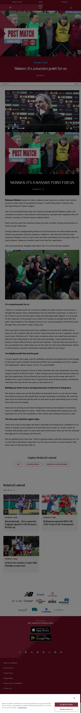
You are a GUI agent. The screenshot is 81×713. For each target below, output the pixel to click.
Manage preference (66, 709)
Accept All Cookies (66, 704)
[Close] (74, 698)
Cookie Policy (22, 707)
